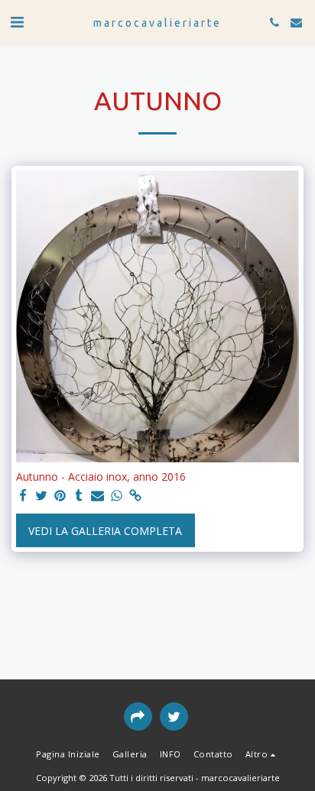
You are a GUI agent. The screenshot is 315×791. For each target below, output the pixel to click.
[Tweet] (42, 496)
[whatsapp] (117, 496)
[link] (135, 496)
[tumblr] (79, 496)
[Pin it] (60, 496)
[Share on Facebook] (23, 496)
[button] (17, 21)
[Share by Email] (98, 496)
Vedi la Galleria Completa (105, 531)
